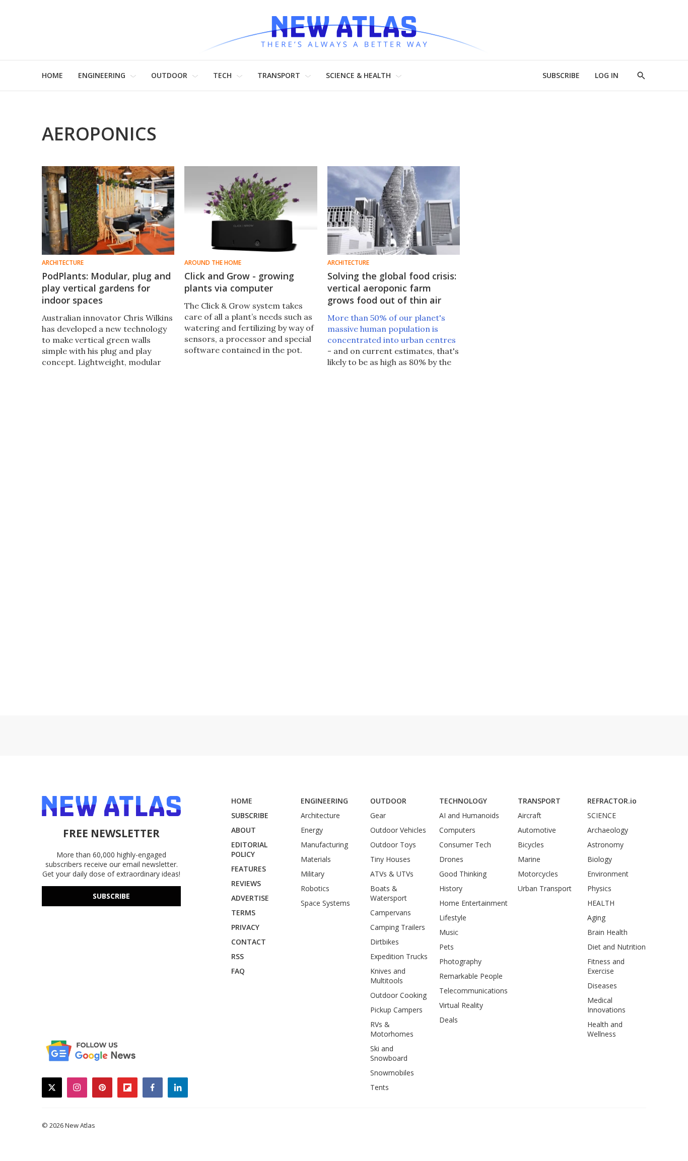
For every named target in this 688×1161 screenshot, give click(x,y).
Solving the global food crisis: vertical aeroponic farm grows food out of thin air (391, 288)
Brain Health (607, 932)
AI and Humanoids (469, 815)
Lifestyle (452, 917)
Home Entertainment (473, 903)
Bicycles (531, 844)
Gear (378, 815)
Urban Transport (545, 888)
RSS (237, 956)
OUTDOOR (169, 75)
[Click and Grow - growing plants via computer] (250, 210)
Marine (529, 859)
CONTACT (248, 942)
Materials (316, 859)
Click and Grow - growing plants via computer (239, 282)
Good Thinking (463, 874)
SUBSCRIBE (561, 75)
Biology (599, 859)
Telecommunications (473, 990)
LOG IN (606, 75)
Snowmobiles (392, 1072)
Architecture (63, 263)
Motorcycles (538, 874)
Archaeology (607, 830)
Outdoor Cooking (398, 995)
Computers (457, 830)
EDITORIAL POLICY (249, 849)
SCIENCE (601, 815)
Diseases (602, 985)
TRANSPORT (278, 75)
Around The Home (212, 263)
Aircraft (529, 815)
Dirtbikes (384, 942)
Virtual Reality (461, 1005)
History (450, 888)
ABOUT (243, 830)
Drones (451, 859)
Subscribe (111, 896)
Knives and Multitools (387, 975)
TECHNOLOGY (463, 801)
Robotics (315, 888)
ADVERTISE (250, 898)
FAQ (238, 971)
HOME (52, 75)
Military (312, 874)
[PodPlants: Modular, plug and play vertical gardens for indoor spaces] (108, 210)
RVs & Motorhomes (392, 1029)
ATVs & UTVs (392, 874)
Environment (608, 874)
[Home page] (344, 30)
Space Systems (325, 903)
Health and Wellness (605, 1029)
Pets (446, 947)
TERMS (243, 912)
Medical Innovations (606, 1004)
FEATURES (248, 869)
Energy (312, 830)
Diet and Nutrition (616, 947)
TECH (222, 75)
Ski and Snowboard (388, 1053)
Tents (379, 1087)
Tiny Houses (390, 859)
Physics (599, 888)
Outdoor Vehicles (398, 830)
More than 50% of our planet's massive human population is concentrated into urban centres (391, 329)
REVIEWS (246, 883)
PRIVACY (245, 927)
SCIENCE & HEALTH (358, 75)
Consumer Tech (465, 844)
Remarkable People (471, 976)
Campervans (390, 912)
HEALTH (600, 903)
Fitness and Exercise (606, 966)
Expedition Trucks (399, 956)
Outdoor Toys (393, 844)
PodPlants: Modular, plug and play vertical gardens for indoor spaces (106, 288)
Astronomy (605, 844)
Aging (596, 917)
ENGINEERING (101, 75)
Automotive (537, 830)
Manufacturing (324, 844)
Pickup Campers (396, 1009)
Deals (448, 1020)
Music (448, 932)
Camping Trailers (397, 927)
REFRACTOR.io (612, 801)
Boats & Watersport (388, 893)
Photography (460, 961)
